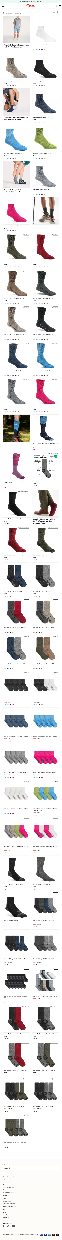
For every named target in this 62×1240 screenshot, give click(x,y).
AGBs (36, 1234)
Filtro (54, 12)
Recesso (5, 1195)
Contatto (5, 1179)
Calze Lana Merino (7, 1201)
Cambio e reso (7, 1190)
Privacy (5, 1184)
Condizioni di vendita (8, 1187)
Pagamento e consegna (9, 1192)
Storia (4, 1212)
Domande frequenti (8, 1182)
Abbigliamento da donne (9, 1206)
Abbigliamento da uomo (9, 1203)
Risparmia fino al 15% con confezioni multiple (31, 1)
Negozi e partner (7, 1215)
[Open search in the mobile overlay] (56, 6)
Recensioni (6, 1217)
